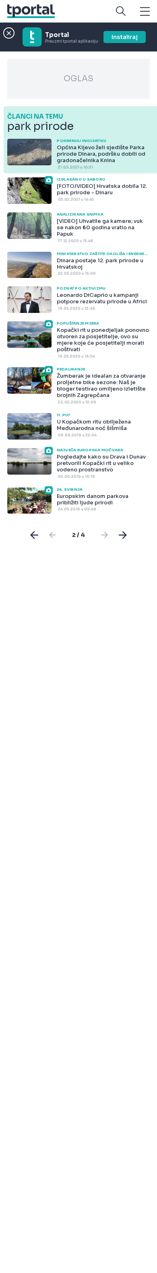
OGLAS (78, 79)
